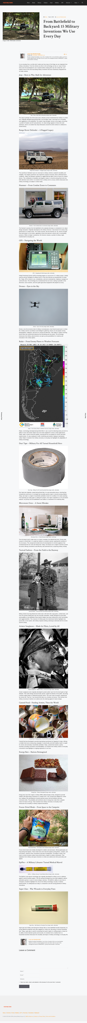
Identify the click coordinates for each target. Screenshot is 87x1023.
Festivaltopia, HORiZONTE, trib (38, 55)
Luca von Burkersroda (61, 16)
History (39, 2)
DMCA (27, 1016)
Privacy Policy (42, 1016)
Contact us (36, 1016)
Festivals (68, 2)
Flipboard (36, 1012)
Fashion (45, 2)
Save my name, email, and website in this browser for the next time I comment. (41, 982)
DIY (62, 2)
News (28, 2)
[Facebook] (64, 54)
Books (33, 2)
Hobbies (57, 2)
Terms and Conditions (50, 1016)
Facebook (30, 1012)
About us (31, 1016)
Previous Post (1, 416)
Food (51, 2)
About (75, 2)
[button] (82, 3)
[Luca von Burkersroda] (22, 58)
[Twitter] (66, 54)
